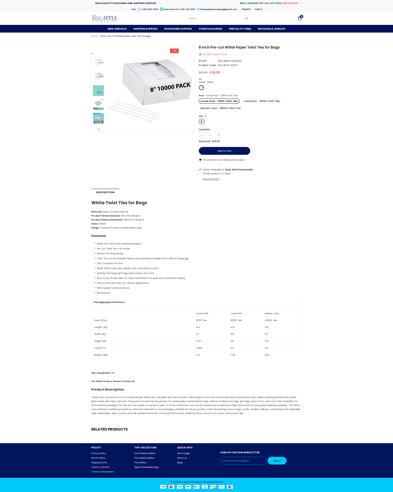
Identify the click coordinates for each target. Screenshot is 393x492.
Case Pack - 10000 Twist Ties (261, 101)
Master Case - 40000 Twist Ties (220, 108)
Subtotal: (205, 141)
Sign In (258, 9)
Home (94, 36)
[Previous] (92, 53)
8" (201, 121)
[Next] (98, 129)
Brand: (203, 60)
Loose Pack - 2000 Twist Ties (219, 101)
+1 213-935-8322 (149, 9)
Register (246, 9)
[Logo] (104, 18)
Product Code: (207, 65)
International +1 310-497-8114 (179, 9)
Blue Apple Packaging (229, 60)
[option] (150, 90)
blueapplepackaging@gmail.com (219, 9)
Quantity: (205, 129)
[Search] (246, 18)
